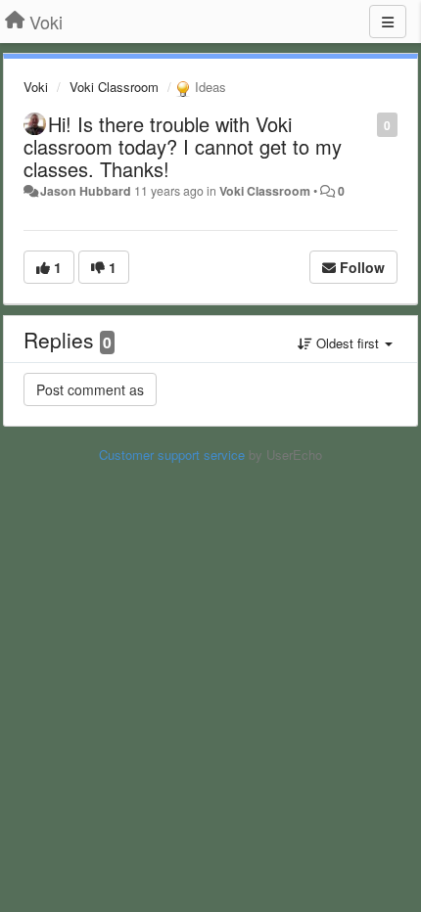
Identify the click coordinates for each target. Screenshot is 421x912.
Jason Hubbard (85, 191)
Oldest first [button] (347, 343)
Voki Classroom (114, 86)
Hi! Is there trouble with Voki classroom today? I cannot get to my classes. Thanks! (182, 146)
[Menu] (387, 21)
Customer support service (172, 454)
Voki (35, 86)
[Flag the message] (366, 123)
